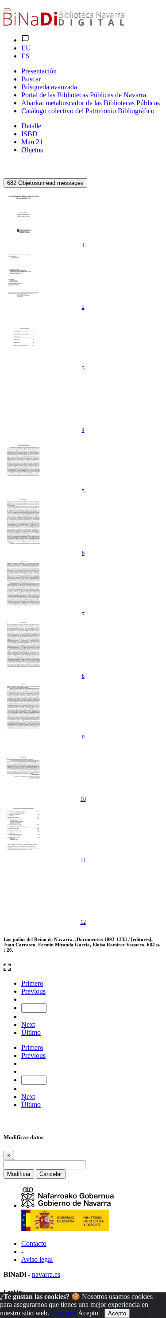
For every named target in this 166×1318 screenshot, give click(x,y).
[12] (23, 890)
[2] (23, 275)
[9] (23, 706)
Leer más (64, 1313)
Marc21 (32, 142)
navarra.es (46, 1274)
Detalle (31, 126)
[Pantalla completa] (83, 968)
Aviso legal (37, 1259)
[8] (23, 644)
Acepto (88, 1313)
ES (25, 56)
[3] (23, 337)
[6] (23, 521)
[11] (23, 829)
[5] (23, 460)
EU (26, 48)
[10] (23, 767)
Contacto (33, 1243)
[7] (23, 583)
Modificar (19, 1174)
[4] (23, 398)
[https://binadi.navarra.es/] (64, 23)
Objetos (32, 150)
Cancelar (50, 1174)
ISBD (29, 134)
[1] (23, 214)
